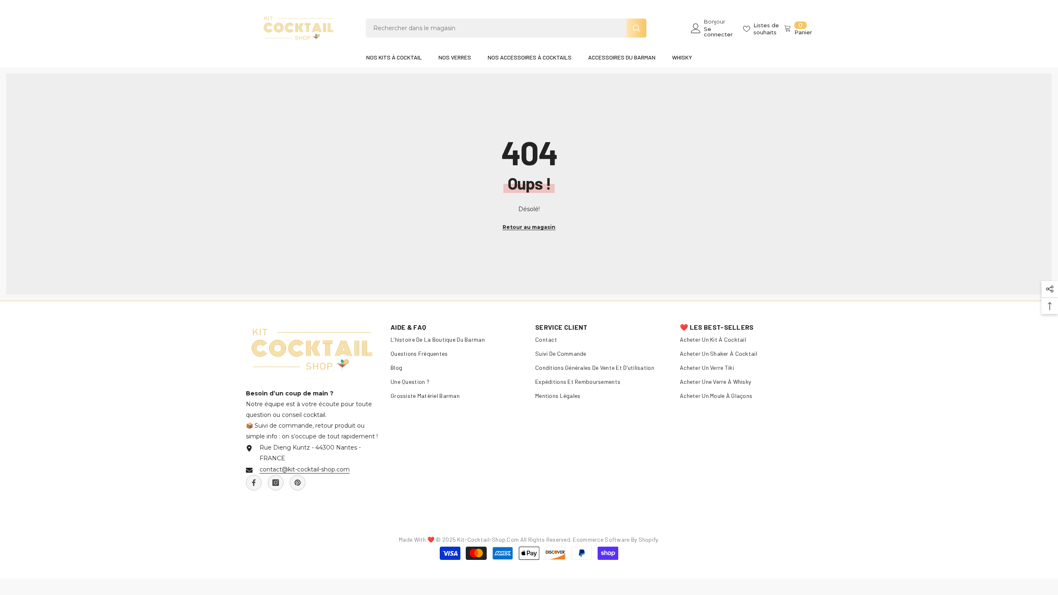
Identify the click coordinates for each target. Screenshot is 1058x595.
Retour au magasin (529, 227)
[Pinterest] (297, 482)
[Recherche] (506, 28)
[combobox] (496, 28)
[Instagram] (276, 482)
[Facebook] (254, 482)
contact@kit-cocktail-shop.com (305, 469)
